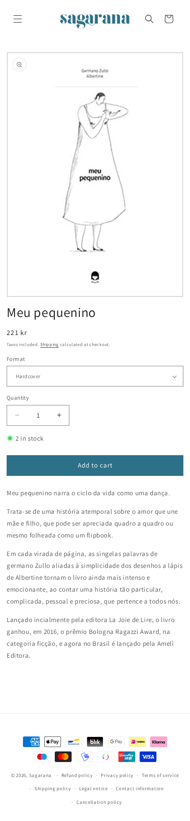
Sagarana (40, 775)
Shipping (49, 344)
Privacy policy (117, 775)
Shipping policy (52, 788)
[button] (17, 19)
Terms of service (160, 775)
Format (16, 359)
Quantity (18, 397)
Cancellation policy (99, 802)
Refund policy (77, 775)
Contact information (139, 788)
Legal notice (93, 788)
